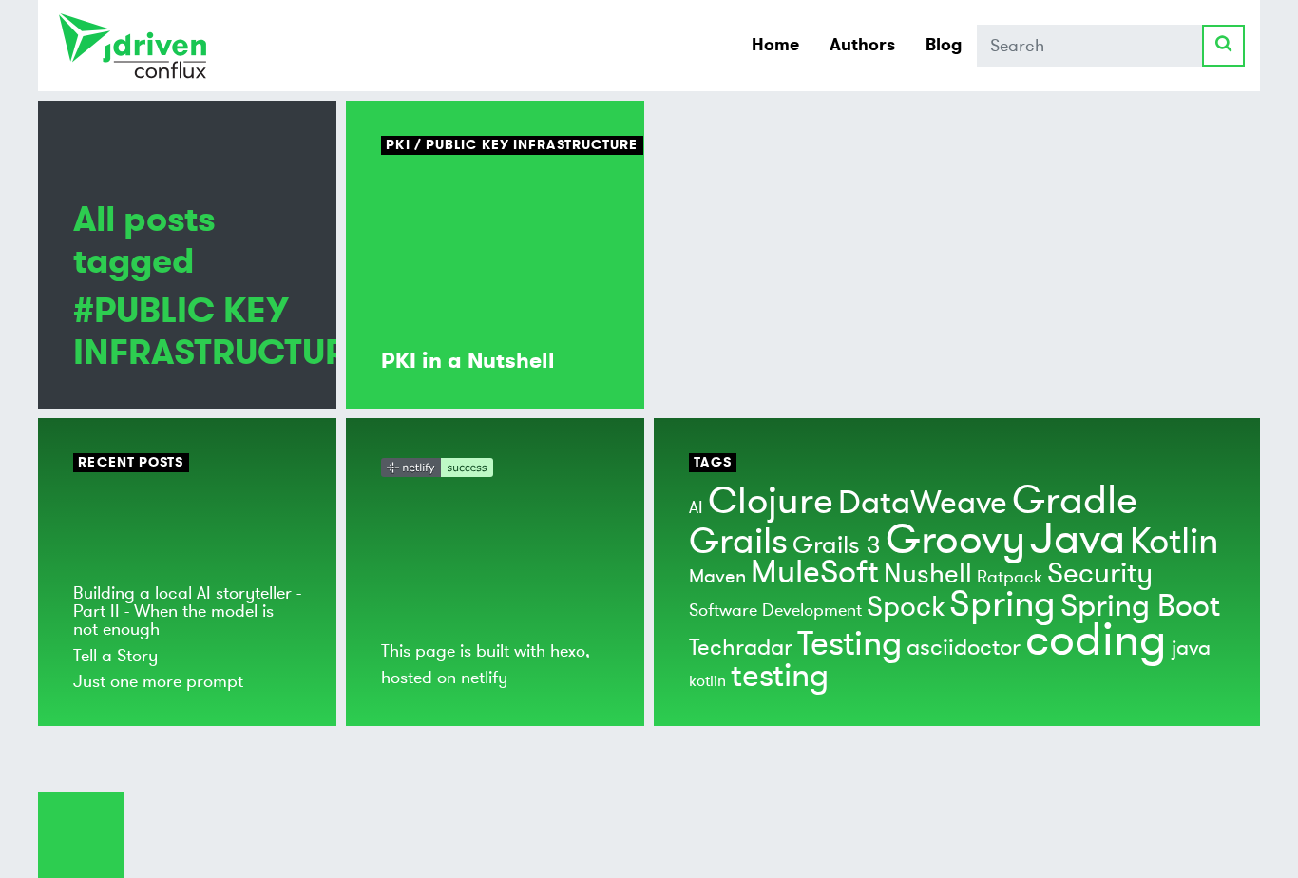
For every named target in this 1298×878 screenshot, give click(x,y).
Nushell (928, 574)
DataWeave (922, 503)
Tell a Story (115, 655)
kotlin (707, 681)
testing (780, 676)
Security (1100, 573)
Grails (738, 541)
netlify (484, 677)
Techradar (740, 647)
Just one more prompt (158, 681)
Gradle (1074, 500)
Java (1077, 539)
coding (1096, 640)
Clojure (770, 501)
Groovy (955, 539)
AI (696, 507)
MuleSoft (815, 572)
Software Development (775, 610)
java (1191, 648)
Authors (862, 44)
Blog (944, 44)
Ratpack (1009, 576)
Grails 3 (836, 545)
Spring (1002, 604)
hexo (567, 650)
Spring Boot (1140, 606)
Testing (849, 644)
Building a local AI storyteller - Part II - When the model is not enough (187, 611)
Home (775, 44)
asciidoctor (964, 647)
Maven (717, 576)
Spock (906, 606)
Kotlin (1174, 541)
